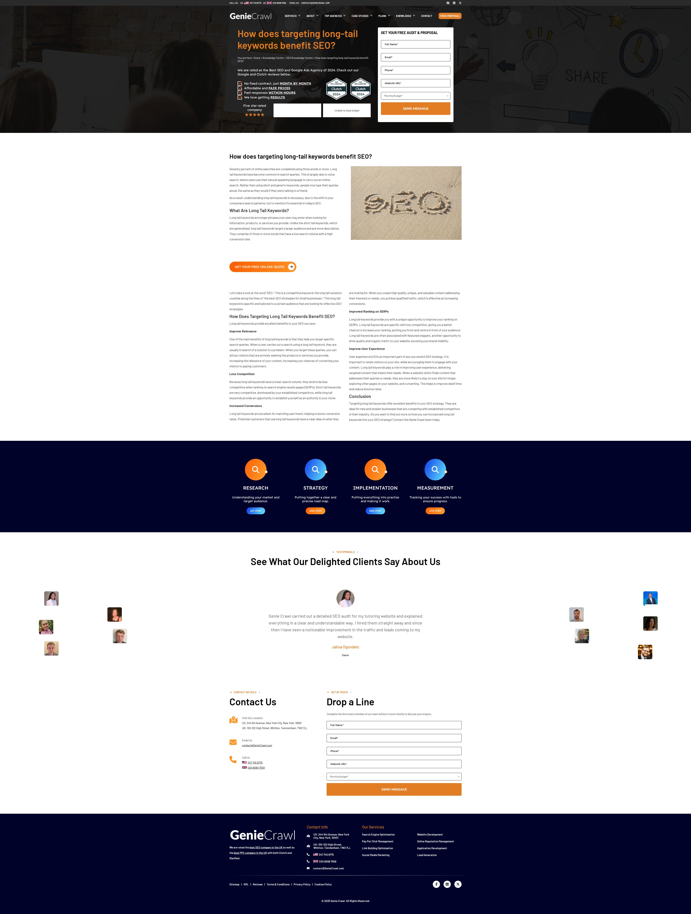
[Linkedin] (454, 3)
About (310, 15)
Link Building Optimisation (377, 848)
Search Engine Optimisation (378, 834)
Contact (426, 15)
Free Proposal (450, 15)
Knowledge (403, 15)
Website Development (430, 834)
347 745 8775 (326, 854)
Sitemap (234, 884)
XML (246, 884)
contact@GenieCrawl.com (257, 745)
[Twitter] (460, 3)
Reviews (258, 884)
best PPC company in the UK (250, 852)
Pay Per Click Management (377, 841)
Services (291, 15)
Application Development (432, 848)
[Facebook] (448, 3)
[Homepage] (250, 21)
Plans (382, 15)
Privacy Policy (302, 884)
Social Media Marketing (375, 855)
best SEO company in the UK (266, 847)
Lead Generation (427, 855)
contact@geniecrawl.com (315, 3)
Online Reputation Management (435, 841)
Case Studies (360, 15)
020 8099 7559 (327, 861)
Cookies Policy (323, 884)
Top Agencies (333, 15)
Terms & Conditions (278, 884)
